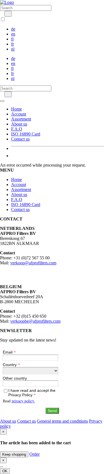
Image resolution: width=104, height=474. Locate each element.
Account (18, 114)
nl (12, 49)
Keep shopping (14, 454)
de (13, 29)
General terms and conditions (62, 421)
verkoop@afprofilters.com (33, 262)
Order (34, 454)
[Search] (8, 14)
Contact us (20, 139)
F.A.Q (16, 129)
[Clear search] (1, 13)
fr (12, 44)
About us (19, 124)
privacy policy (23, 401)
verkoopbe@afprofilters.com (35, 321)
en (13, 34)
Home (16, 109)
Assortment (21, 119)
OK (4, 471)
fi (12, 39)
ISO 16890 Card (25, 134)
